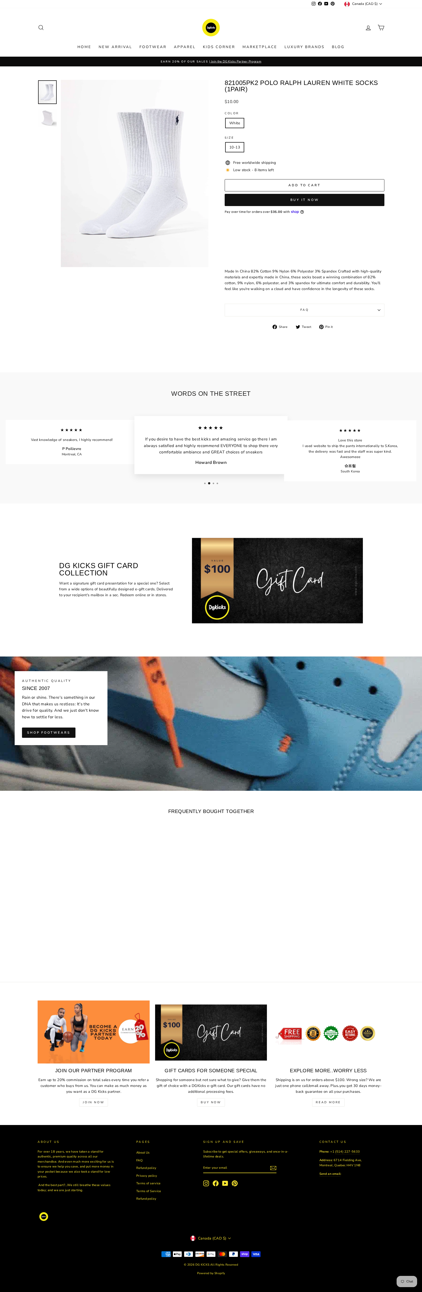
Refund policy (146, 1168)
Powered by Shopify (211, 1273)
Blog (338, 46)
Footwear (153, 46)
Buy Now (211, 1102)
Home (84, 46)
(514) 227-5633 (347, 1151)
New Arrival (115, 46)
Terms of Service (148, 1191)
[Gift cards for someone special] (211, 1031)
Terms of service (148, 1183)
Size (229, 138)
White (234, 123)
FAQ (304, 310)
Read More (328, 1102)
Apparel (185, 46)
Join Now (93, 1102)
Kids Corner (219, 46)
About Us (143, 1152)
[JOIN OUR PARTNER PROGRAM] (94, 1031)
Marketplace (260, 46)
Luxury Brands (305, 46)
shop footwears (48, 732)
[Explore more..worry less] (328, 1031)
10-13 (234, 147)
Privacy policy (146, 1176)
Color (232, 113)
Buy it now (304, 200)
